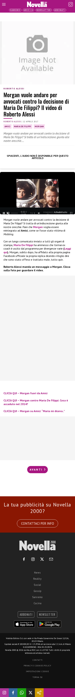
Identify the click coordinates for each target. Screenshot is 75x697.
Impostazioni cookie (37, 671)
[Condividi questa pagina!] (39, 692)
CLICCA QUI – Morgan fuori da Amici (25, 393)
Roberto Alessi (13, 88)
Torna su (37, 677)
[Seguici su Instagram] (4, 692)
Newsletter (44, 10)
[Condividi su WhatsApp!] (21, 692)
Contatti (37, 660)
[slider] (14, 213)
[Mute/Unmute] (8, 213)
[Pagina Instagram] (70, 4)
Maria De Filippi (23, 245)
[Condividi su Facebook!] (13, 692)
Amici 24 (28, 10)
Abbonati (59, 10)
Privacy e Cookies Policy (37, 665)
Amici (7, 126)
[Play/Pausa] (4, 213)
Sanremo (15, 10)
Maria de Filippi (22, 126)
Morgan (39, 126)
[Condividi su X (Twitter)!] (30, 692)
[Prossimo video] (39, 213)
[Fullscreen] (71, 213)
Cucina (38, 603)
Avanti (37, 469)
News (37, 572)
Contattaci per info (37, 523)
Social (37, 584)
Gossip (38, 591)
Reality (37, 578)
